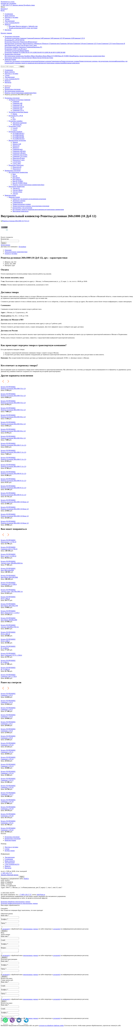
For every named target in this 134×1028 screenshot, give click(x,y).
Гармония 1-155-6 (7, 716)
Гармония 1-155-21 (7, 823)
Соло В (19, 49)
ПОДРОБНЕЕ (10, 387)
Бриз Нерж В (43, 56)
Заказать (4, 931)
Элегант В (39, 58)
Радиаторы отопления (12, 36)
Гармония (30, 38)
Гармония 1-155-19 (7, 809)
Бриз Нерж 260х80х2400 (9, 620)
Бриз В (29, 56)
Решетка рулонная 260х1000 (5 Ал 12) (13, 452)
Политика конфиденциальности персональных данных (19, 903)
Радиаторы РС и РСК (12, 40)
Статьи (7, 75)
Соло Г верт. (33, 45)
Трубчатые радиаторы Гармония (15, 38)
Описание (8, 250)
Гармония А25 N (58, 38)
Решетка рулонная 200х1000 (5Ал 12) (13, 388)
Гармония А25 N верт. (94, 43)
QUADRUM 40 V (25, 52)
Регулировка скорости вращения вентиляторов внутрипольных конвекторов (38, 63)
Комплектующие (10, 59)
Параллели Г (33, 42)
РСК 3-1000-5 (5, 641)
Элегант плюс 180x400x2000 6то (12, 563)
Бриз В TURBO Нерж (66, 56)
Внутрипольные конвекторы (14, 56)
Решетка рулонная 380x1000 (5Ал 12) (13, 410)
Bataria (27, 50)
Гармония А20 (69, 38)
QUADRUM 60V (36, 52)
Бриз (25, 56)
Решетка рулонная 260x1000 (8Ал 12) (13, 424)
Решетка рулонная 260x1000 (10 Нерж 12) (15, 509)
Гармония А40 (38, 38)
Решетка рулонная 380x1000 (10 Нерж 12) (15, 523)
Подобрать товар (29, 5)
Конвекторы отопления (12, 54)
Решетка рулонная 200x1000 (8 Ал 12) (13, 473)
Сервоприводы (56, 61)
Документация (10, 77)
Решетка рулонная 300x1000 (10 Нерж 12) (15, 516)
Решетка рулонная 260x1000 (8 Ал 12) (13, 480)
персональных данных (30, 929)
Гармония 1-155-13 (7, 766)
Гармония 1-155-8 (7, 731)
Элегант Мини (31, 58)
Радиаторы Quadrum (11, 52)
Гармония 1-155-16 (7, 787)
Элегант (24, 58)
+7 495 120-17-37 (6, 5)
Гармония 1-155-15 (7, 780)
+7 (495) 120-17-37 (25, 894)
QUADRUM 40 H (48, 52)
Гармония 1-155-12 (7, 759)
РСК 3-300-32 (5, 598)
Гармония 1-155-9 (7, 738)
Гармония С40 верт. (80, 43)
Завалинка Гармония (26, 47)
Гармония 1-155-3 (7, 695)
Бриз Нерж (35, 56)
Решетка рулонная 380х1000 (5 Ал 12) (13, 466)
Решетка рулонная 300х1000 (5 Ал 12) (13, 459)
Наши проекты (10, 72)
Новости (7, 80)
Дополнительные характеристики (16, 252)
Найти (22, 66)
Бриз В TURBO (53, 56)
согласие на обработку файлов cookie (51, 1025)
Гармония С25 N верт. (108, 43)
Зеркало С (46, 43)
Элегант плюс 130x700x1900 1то (12, 591)
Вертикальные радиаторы (13, 43)
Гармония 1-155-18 (7, 801)
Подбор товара (10, 850)
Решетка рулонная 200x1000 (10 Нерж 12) (15, 502)
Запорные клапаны (44, 61)
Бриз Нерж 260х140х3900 (9, 577)
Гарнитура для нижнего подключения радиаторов (21, 61)
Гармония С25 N (79, 38)
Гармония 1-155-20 (7, 816)
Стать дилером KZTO (12, 79)
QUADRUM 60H (59, 52)
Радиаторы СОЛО (11, 49)
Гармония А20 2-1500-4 (9, 584)
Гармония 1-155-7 (7, 724)
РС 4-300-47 (5, 648)
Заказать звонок (17, 5)
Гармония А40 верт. (66, 43)
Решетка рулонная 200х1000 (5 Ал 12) (13, 445)
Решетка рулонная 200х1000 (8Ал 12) (13, 417)
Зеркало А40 (32, 43)
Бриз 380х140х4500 (7, 570)
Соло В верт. (24, 45)
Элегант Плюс (48, 58)
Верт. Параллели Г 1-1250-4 (10, 613)
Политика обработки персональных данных (15, 901)
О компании (9, 70)
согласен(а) (6, 929)
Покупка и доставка (11, 73)
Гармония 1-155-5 (7, 709)
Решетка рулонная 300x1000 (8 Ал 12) (13, 488)
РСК (22, 40)
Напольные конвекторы (13, 58)
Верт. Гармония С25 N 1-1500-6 (11, 655)
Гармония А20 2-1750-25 (9, 549)
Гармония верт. (55, 43)
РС (20, 40)
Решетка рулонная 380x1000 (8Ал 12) (13, 438)
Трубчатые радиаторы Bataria (14, 50)
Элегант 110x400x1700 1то (10, 627)
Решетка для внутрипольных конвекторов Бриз (89, 56)
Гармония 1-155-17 (7, 794)
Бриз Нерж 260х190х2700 (9, 605)
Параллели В (24, 42)
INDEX (26, 878)
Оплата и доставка (11, 253)
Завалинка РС (37, 47)
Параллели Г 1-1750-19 (8, 542)
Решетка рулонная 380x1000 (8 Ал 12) (13, 495)
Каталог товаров (6, 33)
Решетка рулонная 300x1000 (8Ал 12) (13, 431)
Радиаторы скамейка (12, 47)
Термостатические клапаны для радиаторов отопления (97, 61)
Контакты (8, 82)
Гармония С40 (48, 38)
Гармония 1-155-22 (7, 830)
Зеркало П (39, 43)
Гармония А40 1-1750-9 (9, 676)
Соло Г (24, 49)
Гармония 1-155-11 (7, 752)
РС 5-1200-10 (5, 669)
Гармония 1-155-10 (7, 745)
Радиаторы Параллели (12, 42)
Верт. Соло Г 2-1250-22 (8, 556)
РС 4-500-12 (5, 662)
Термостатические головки (70, 61)
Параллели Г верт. (14, 45)
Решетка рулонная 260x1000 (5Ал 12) (13, 395)
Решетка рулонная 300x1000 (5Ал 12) (13, 403)
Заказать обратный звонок (9, 875)
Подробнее (22, 247)
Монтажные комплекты (72, 63)
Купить (4, 243)
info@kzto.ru (41, 894)
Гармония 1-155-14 (7, 773)
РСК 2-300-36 (5, 634)
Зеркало (25, 43)
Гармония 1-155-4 (7, 702)
